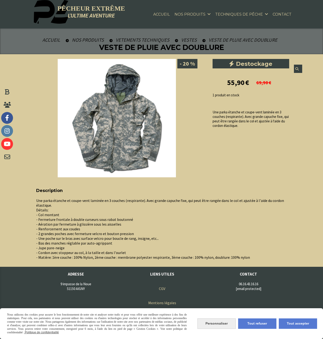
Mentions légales (162, 302)
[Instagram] (7, 131)
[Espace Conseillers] (7, 105)
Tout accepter (298, 323)
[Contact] (7, 157)
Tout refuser (257, 323)
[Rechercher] (298, 69)
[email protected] (248, 288)
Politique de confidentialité (41, 332)
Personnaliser (216, 323)
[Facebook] (7, 118)
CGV (162, 288)
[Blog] (7, 92)
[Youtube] (7, 144)
